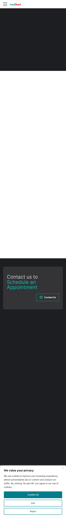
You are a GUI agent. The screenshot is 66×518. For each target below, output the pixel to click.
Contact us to (22, 282)
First (2, 154)
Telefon (5, 178)
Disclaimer (8, 455)
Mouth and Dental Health (15, 406)
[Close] (63, 468)
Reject (33, 511)
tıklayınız (38, 107)
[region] (33, 491)
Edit (33, 503)
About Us (7, 387)
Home (6, 384)
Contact (7, 412)
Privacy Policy (9, 458)
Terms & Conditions (12, 452)
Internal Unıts (9, 399)
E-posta (6, 162)
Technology (8, 409)
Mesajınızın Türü (11, 125)
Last (37, 154)
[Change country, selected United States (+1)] (3, 185)
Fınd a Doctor (9, 390)
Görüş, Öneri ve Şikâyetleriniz (19, 211)
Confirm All (33, 494)
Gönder (7, 242)
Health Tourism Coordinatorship (18, 415)
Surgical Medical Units (13, 428)
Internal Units (9, 434)
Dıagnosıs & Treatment (14, 393)
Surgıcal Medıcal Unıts (13, 402)
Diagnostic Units (11, 431)
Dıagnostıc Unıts (11, 396)
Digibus (25, 366)
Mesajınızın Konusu (11, 195)
